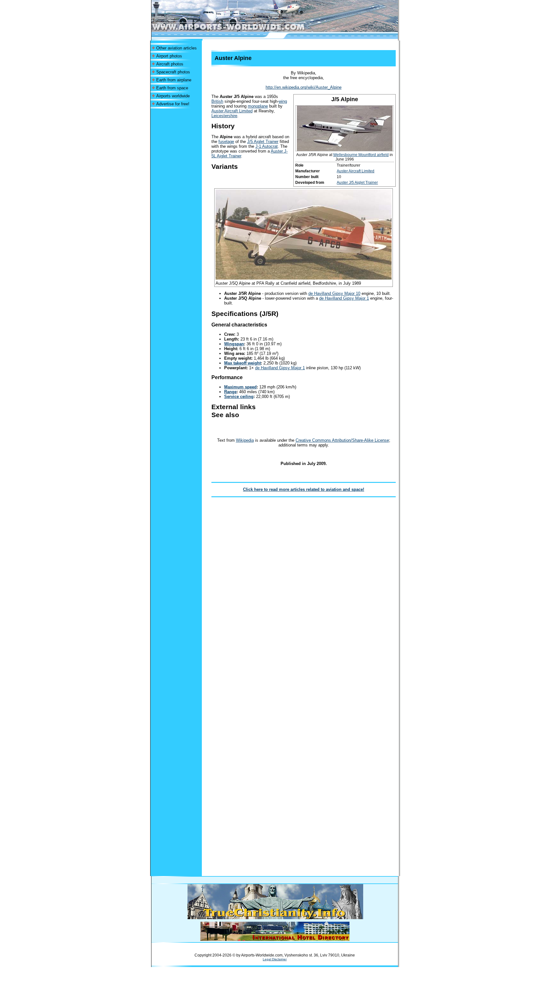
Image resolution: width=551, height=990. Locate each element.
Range (230, 391)
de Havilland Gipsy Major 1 (344, 298)
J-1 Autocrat (266, 146)
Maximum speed (240, 387)
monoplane (258, 106)
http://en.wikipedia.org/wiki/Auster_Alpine (304, 87)
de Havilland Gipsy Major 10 (334, 293)
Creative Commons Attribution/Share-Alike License (342, 440)
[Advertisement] (176, 204)
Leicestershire (224, 115)
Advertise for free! (172, 103)
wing (283, 101)
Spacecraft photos (173, 72)
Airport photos (169, 56)
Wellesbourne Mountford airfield (361, 155)
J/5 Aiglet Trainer (262, 141)
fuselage (226, 141)
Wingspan (234, 343)
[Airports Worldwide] (242, 30)
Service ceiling (238, 396)
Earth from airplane (173, 80)
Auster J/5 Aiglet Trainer (357, 182)
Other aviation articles (176, 48)
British (217, 101)
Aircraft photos (169, 64)
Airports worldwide (173, 96)
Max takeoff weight (242, 363)
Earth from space (172, 88)
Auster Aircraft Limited (355, 171)
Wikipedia (245, 440)
